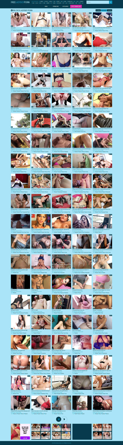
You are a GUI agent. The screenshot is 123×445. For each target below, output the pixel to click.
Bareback (18, 30)
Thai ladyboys (87, 30)
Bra (29, 30)
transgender (71, 3)
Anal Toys (18, 111)
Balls (76, 131)
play (33, 3)
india (54, 3)
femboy (58, 1)
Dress (85, 191)
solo (37, 3)
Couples (63, 353)
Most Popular (104, 10)
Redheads (65, 191)
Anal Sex (15, 30)
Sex (23, 232)
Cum (21, 50)
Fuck (62, 30)
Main (46, 6)
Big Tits (26, 30)
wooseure (59, 3)
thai (54, 1)
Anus (38, 70)
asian (65, 1)
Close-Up (26, 111)
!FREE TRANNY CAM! (76, 6)
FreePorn (20, 2)
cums (80, 3)
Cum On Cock (46, 50)
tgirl (44, 3)
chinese (41, 1)
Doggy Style (105, 131)
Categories (65, 6)
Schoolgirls (87, 272)
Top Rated (109, 10)
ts (51, 3)
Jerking (104, 272)
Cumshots (67, 111)
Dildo (104, 393)
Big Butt (100, 292)
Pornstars (56, 6)
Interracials (62, 272)
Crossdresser (60, 50)
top (63, 3)
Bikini (80, 252)
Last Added (98, 10)
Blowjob (83, 70)
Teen (106, 50)
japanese (81, 1)
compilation (70, 1)
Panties (44, 30)
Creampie (46, 151)
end (76, 3)
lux (66, 3)
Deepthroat (43, 393)
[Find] (110, 2)
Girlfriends (83, 272)
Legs (82, 131)
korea (50, 1)
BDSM (56, 393)
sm (61, 1)
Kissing (21, 353)
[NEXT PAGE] (64, 419)
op (74, 1)
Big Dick (22, 30)
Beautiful (76, 50)
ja (82, 3)
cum (77, 1)
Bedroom (97, 50)
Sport (90, 252)
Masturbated (88, 50)
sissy (40, 3)
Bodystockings (40, 30)
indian (48, 3)
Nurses (27, 50)
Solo (26, 70)
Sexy (25, 232)
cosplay (46, 1)
